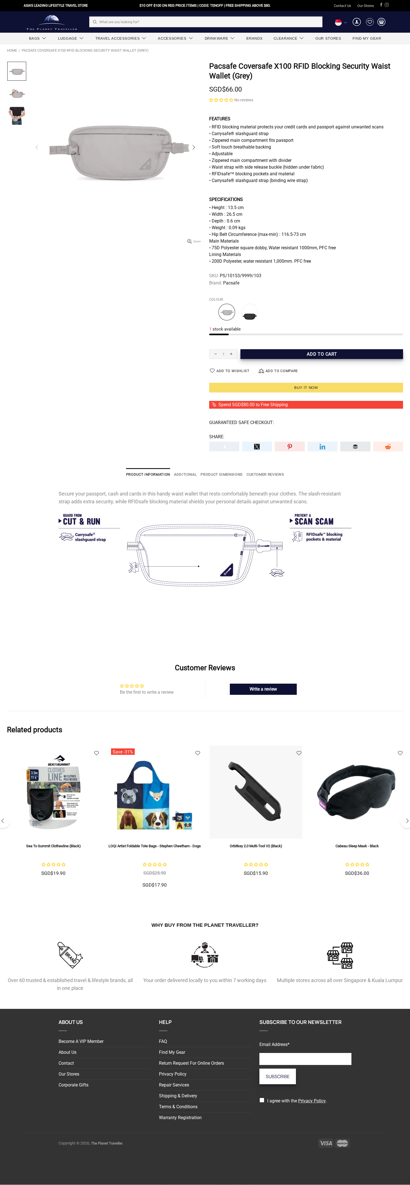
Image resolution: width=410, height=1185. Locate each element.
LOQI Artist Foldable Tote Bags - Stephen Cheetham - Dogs (154, 846)
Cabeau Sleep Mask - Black (357, 846)
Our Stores (365, 6)
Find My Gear (172, 1052)
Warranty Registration (180, 1117)
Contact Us (342, 6)
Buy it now (306, 388)
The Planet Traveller (51, 22)
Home (12, 50)
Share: (216, 436)
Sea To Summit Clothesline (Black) (53, 846)
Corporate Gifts (73, 1085)
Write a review (263, 689)
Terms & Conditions (178, 1106)
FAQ (163, 1041)
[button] (221, 99)
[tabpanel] (53, 818)
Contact (66, 1063)
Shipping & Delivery (178, 1095)
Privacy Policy (173, 1074)
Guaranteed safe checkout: (241, 422)
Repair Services (174, 1085)
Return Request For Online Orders (191, 1063)
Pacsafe (231, 283)
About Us (67, 1052)
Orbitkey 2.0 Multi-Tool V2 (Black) (256, 846)
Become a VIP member (81, 1041)
